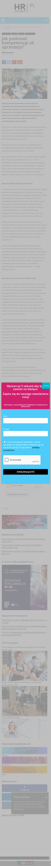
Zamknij (46, 386)
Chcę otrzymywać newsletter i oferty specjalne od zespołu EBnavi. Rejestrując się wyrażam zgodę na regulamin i (23, 446)
